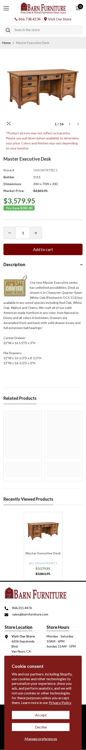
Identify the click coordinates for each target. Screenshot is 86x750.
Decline (41, 727)
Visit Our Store (59, 19)
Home (6, 43)
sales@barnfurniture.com (30, 614)
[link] (23, 464)
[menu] (6, 8)
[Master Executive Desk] (43, 531)
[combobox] (47, 30)
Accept (41, 715)
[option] (43, 88)
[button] (70, 124)
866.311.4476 (22, 608)
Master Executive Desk (43, 553)
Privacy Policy (60, 702)
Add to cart (43, 249)
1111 (37, 177)
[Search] (43, 30)
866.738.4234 (30, 19)
